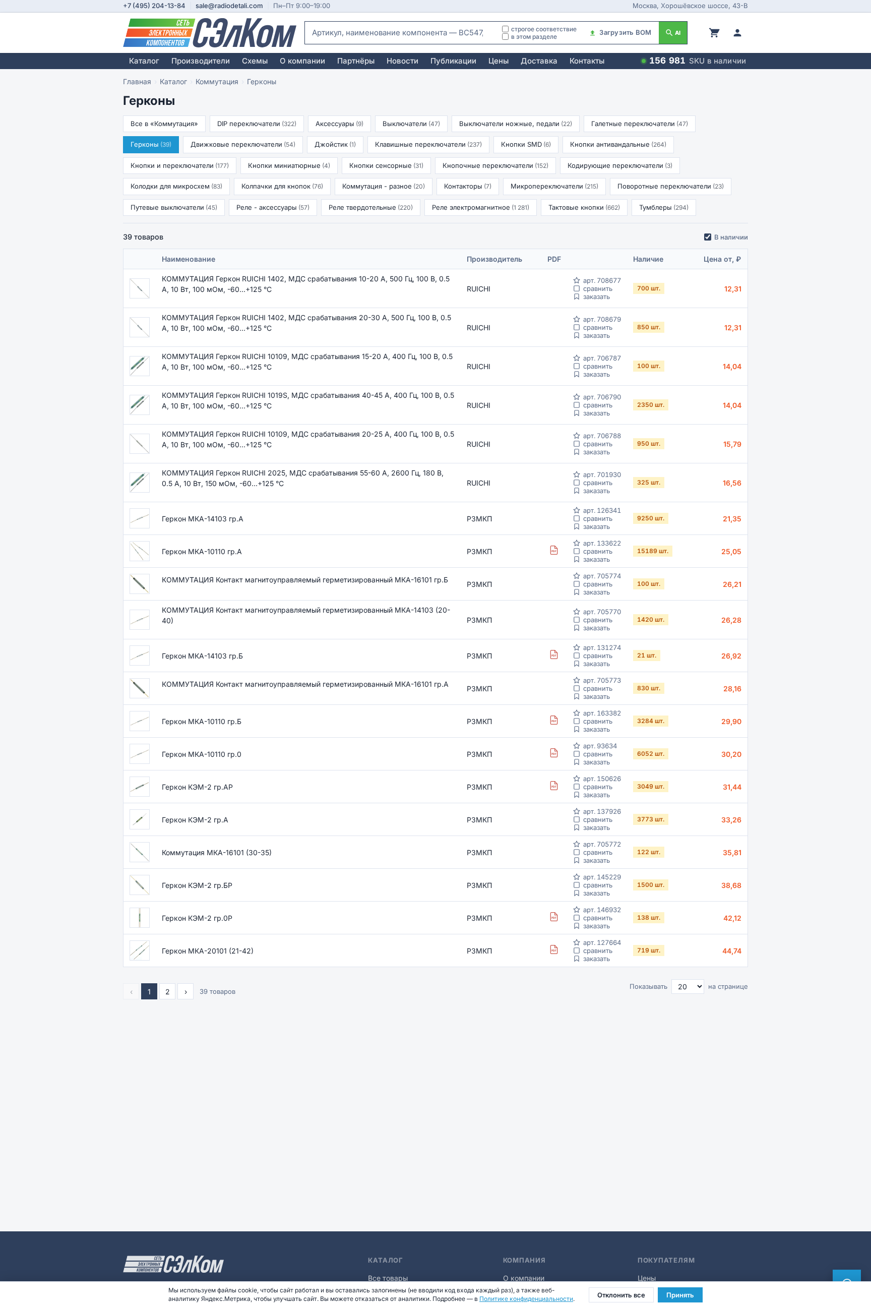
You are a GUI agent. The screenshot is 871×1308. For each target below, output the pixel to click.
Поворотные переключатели (670, 186)
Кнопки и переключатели (180, 165)
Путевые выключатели (174, 207)
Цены (498, 61)
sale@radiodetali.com (229, 6)
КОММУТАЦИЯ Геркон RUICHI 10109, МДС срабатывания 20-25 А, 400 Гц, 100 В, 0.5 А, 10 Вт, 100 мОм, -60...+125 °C (308, 439)
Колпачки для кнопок (282, 186)
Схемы (255, 61)
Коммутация (217, 81)
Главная (137, 81)
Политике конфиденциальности (526, 1298)
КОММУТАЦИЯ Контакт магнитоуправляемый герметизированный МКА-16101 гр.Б (305, 579)
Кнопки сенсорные (386, 165)
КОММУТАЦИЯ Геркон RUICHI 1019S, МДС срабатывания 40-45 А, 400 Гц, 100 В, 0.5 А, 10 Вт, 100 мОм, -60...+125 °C (308, 400)
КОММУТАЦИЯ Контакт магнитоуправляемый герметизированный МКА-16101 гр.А (305, 684)
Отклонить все (621, 1295)
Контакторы (467, 186)
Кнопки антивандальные (618, 144)
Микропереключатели (554, 186)
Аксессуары (339, 124)
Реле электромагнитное (480, 207)
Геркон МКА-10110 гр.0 (201, 754)
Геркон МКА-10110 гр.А (202, 551)
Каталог (144, 61)
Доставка (539, 61)
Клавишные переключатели (428, 144)
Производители (200, 61)
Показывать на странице (689, 986)
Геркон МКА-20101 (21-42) (208, 950)
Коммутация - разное (383, 186)
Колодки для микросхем (176, 186)
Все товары (388, 1278)
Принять (680, 1295)
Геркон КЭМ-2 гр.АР (197, 787)
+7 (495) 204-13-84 (154, 6)
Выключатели (411, 124)
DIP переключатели (256, 124)
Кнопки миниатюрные (289, 165)
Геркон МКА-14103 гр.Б (202, 655)
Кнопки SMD (526, 144)
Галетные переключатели (639, 124)
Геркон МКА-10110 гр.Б (201, 721)
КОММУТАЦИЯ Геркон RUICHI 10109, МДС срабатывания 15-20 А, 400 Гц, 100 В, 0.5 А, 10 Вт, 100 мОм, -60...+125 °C (307, 361)
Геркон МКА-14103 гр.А (202, 518)
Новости (402, 61)
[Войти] (737, 32)
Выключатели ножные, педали (515, 124)
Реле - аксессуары (272, 207)
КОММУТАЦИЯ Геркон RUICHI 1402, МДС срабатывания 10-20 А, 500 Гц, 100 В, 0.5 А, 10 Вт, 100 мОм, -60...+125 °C (306, 283)
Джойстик (335, 144)
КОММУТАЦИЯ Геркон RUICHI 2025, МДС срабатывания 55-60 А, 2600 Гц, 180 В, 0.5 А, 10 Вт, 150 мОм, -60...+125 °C (303, 478)
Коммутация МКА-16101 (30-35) (217, 852)
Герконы (151, 144)
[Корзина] (714, 32)
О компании (302, 61)
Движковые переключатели (243, 144)
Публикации (453, 61)
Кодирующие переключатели (620, 165)
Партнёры (356, 61)
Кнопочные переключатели (495, 165)
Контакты (587, 61)
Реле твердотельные (371, 207)
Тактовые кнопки (584, 207)
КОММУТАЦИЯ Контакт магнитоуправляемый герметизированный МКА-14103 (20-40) (306, 615)
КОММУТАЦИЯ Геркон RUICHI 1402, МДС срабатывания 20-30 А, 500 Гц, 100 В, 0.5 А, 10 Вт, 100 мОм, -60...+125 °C (306, 322)
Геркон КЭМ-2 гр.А (195, 819)
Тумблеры (664, 207)
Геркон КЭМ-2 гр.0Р (197, 918)
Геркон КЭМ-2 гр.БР (197, 885)
